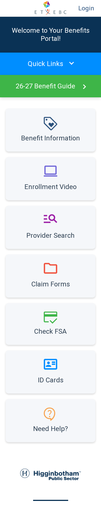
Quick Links (45, 64)
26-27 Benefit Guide (45, 86)
